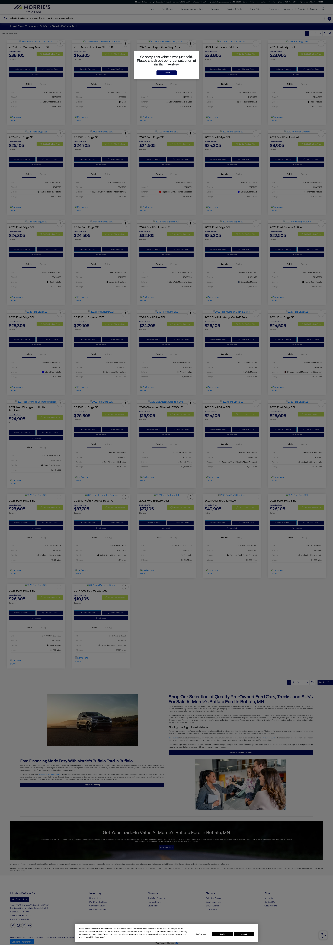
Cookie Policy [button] (154, 934)
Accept (244, 934)
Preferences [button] (99, 937)
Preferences (201, 934)
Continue (166, 73)
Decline (222, 934)
